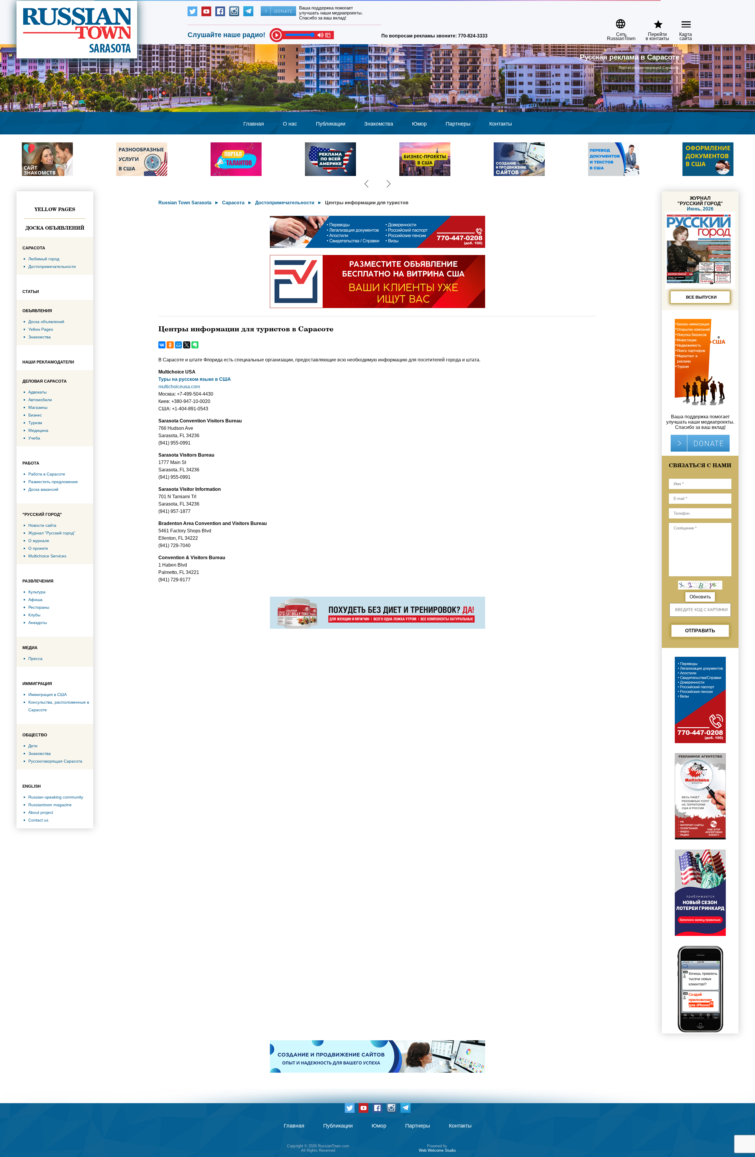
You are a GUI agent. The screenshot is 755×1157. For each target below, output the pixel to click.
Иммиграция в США (47, 694)
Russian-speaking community (55, 797)
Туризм (35, 422)
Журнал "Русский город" (51, 533)
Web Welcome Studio (437, 1150)
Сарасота (233, 202)
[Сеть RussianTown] (617, 21)
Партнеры (458, 124)
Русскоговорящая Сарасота (55, 761)
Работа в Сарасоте (46, 474)
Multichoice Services (47, 556)
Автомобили (40, 399)
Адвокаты (37, 392)
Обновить (700, 596)
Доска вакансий (43, 489)
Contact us (38, 820)
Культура (36, 592)
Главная (253, 124)
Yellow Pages (55, 209)
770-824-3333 (473, 35)
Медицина (38, 430)
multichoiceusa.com (179, 386)
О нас (290, 124)
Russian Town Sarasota (184, 202)
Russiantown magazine (50, 804)
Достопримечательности (52, 266)
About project (40, 812)
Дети (32, 745)
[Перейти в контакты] (653, 21)
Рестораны (38, 607)
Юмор (419, 124)
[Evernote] (194, 344)
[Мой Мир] (178, 344)
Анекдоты (37, 622)
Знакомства (378, 124)
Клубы (34, 615)
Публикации (330, 124)
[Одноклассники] (170, 344)
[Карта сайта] (681, 21)
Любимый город (43, 258)
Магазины (37, 407)
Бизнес (35, 415)
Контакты (500, 124)
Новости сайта (42, 525)
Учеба (34, 438)
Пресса (35, 658)
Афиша (35, 599)
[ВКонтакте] (161, 344)
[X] (186, 344)
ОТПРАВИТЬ (700, 630)
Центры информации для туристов (366, 202)
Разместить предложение (53, 481)
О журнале (38, 540)
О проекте (38, 548)
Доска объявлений (54, 228)
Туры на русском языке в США (194, 379)
